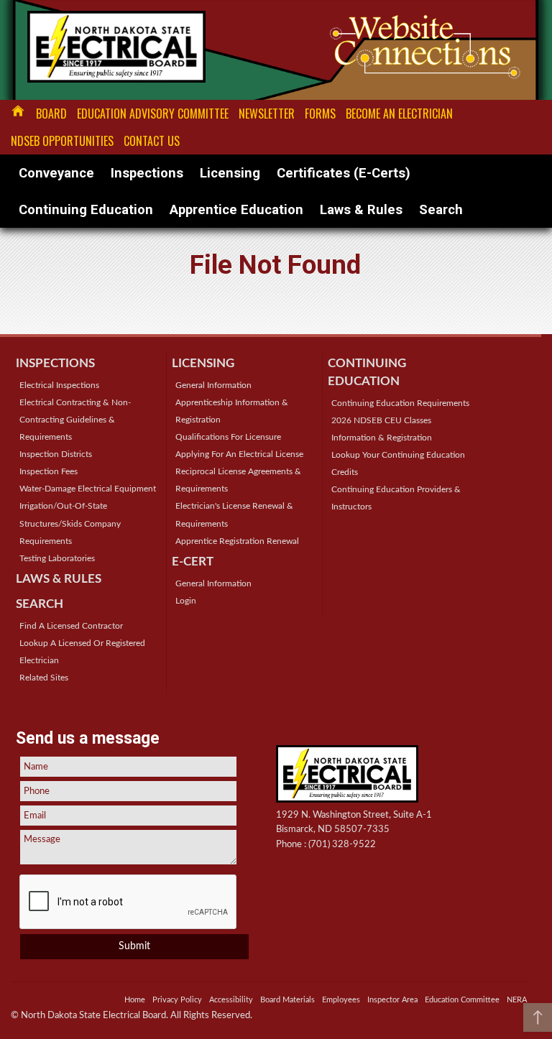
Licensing (230, 172)
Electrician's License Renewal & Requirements (234, 514)
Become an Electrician (399, 113)
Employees (341, 1000)
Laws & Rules (361, 209)
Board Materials (287, 1000)
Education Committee (462, 1000)
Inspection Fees (48, 471)
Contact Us (152, 140)
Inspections (147, 172)
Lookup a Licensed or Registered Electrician (82, 652)
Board (51, 113)
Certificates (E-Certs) (343, 172)
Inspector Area (392, 1000)
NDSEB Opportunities (62, 140)
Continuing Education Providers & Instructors (396, 498)
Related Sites (43, 677)
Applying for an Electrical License (239, 454)
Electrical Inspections (59, 385)
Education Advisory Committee (153, 113)
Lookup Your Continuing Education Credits (398, 463)
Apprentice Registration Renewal (237, 541)
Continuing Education (86, 209)
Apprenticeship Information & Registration (231, 411)
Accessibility (231, 1000)
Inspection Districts (55, 454)
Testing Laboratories (57, 558)
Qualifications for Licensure (228, 437)
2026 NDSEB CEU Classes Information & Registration (381, 429)
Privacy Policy (177, 1000)
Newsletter (267, 113)
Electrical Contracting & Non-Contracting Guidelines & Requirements (75, 419)
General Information (213, 385)
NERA (517, 1000)
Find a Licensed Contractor (71, 626)
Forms (320, 113)
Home (18, 110)
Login (185, 600)
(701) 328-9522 (342, 844)
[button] (537, 1017)
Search (441, 209)
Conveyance (56, 172)
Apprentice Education (236, 209)
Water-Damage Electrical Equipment (87, 488)
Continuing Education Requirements (400, 403)
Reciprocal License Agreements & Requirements (238, 480)
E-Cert (192, 562)
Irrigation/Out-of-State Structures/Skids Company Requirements (70, 523)
